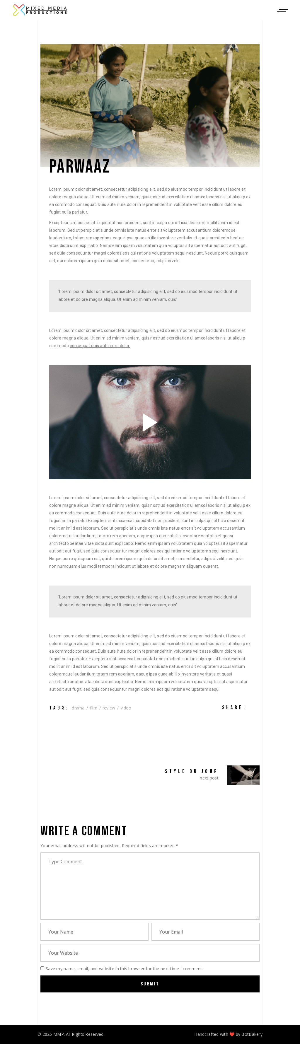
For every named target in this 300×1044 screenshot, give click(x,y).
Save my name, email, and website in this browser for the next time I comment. (124, 968)
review (109, 708)
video (126, 708)
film (93, 708)
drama (78, 708)
